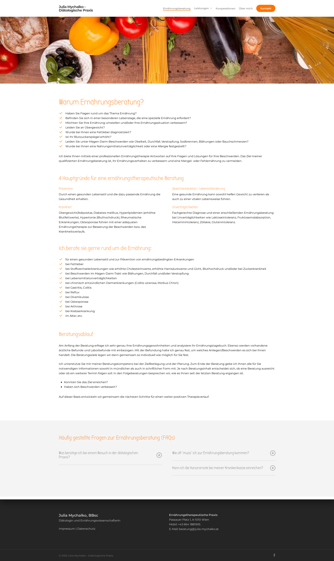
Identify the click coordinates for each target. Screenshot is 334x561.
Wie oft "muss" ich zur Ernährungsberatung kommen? (210, 453)
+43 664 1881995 (189, 524)
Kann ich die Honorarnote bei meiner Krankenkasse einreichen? (217, 468)
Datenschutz (86, 528)
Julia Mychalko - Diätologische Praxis (76, 8)
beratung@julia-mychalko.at (199, 529)
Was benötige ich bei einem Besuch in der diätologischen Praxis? (98, 455)
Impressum (67, 528)
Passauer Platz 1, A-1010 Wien (189, 519)
